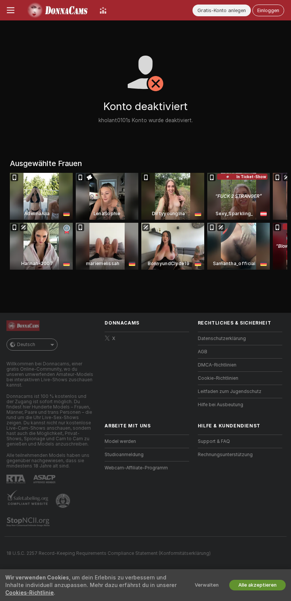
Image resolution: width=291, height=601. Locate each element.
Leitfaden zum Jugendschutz (229, 391)
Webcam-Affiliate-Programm (136, 468)
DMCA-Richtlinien (217, 365)
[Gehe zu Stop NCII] (28, 521)
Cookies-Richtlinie (29, 593)
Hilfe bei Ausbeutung (220, 404)
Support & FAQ (214, 441)
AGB (202, 351)
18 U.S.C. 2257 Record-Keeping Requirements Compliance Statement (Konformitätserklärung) (108, 553)
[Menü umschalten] (10, 10)
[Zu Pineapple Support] (64, 501)
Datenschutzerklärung (222, 338)
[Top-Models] (103, 10)
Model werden (120, 441)
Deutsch (26, 344)
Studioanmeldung (124, 454)
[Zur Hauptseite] (57, 10)
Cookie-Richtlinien (218, 378)
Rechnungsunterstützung (225, 454)
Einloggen (268, 10)
